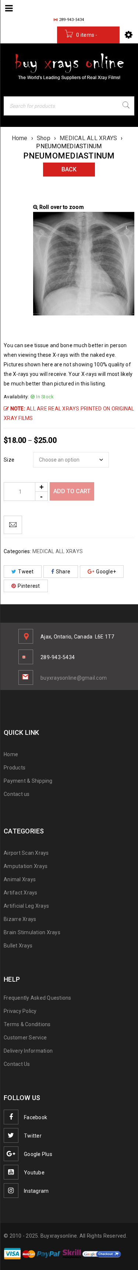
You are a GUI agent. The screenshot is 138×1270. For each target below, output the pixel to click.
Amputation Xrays (25, 866)
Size (9, 460)
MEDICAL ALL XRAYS (88, 138)
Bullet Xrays (18, 946)
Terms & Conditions (27, 1024)
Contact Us (17, 1064)
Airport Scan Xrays (26, 853)
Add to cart (72, 491)
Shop (43, 138)
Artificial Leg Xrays (26, 906)
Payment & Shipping (28, 781)
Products (14, 768)
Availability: (16, 396)
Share (63, 571)
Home (20, 138)
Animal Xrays (20, 879)
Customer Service (25, 1037)
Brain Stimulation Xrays (32, 932)
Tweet (25, 571)
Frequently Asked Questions (37, 998)
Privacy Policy (20, 1011)
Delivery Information (28, 1051)
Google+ (106, 571)
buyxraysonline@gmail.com (73, 678)
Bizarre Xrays (20, 919)
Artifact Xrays (21, 893)
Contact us (17, 794)
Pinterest (29, 586)
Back (69, 169)
